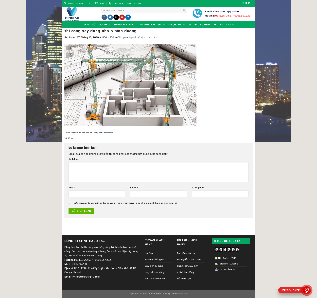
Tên (72, 187)
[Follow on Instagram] (243, 3)
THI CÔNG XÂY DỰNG (151, 24)
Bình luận (75, 159)
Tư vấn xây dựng (124, 24)
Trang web (198, 187)
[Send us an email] (249, 3)
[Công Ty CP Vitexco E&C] (80, 14)
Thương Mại (175, 24)
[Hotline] (306, 290)
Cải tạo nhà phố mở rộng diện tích (137, 37)
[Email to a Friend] (116, 17)
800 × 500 (108, 37)
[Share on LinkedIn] (128, 17)
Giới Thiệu (104, 24)
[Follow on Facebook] (240, 3)
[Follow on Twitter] (246, 3)
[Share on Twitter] (110, 17)
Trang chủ (88, 24)
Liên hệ (230, 24)
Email (134, 187)
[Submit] (184, 10)
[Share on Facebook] (104, 17)
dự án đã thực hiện (211, 24)
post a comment (105, 132)
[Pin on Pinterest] (122, 17)
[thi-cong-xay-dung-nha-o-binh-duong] (130, 84)
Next (68, 138)
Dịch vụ (192, 24)
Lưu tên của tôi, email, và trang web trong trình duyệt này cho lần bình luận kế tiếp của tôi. (125, 203)
